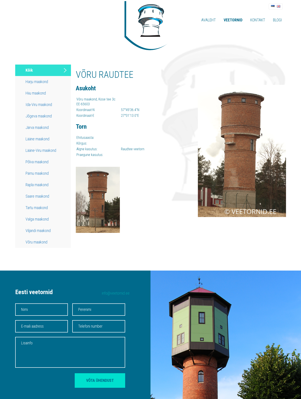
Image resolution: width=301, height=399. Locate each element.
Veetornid (233, 20)
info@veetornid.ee (116, 293)
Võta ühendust (100, 380)
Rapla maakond (37, 184)
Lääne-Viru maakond (41, 150)
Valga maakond (37, 219)
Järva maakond (37, 127)
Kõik (29, 70)
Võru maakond (36, 242)
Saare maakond (37, 196)
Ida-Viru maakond (39, 104)
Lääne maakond (37, 139)
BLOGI (277, 20)
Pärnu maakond (37, 173)
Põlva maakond (37, 162)
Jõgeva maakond (39, 116)
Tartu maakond (37, 207)
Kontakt (257, 20)
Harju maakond (37, 81)
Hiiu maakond (36, 93)
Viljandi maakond (38, 230)
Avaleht (208, 20)
